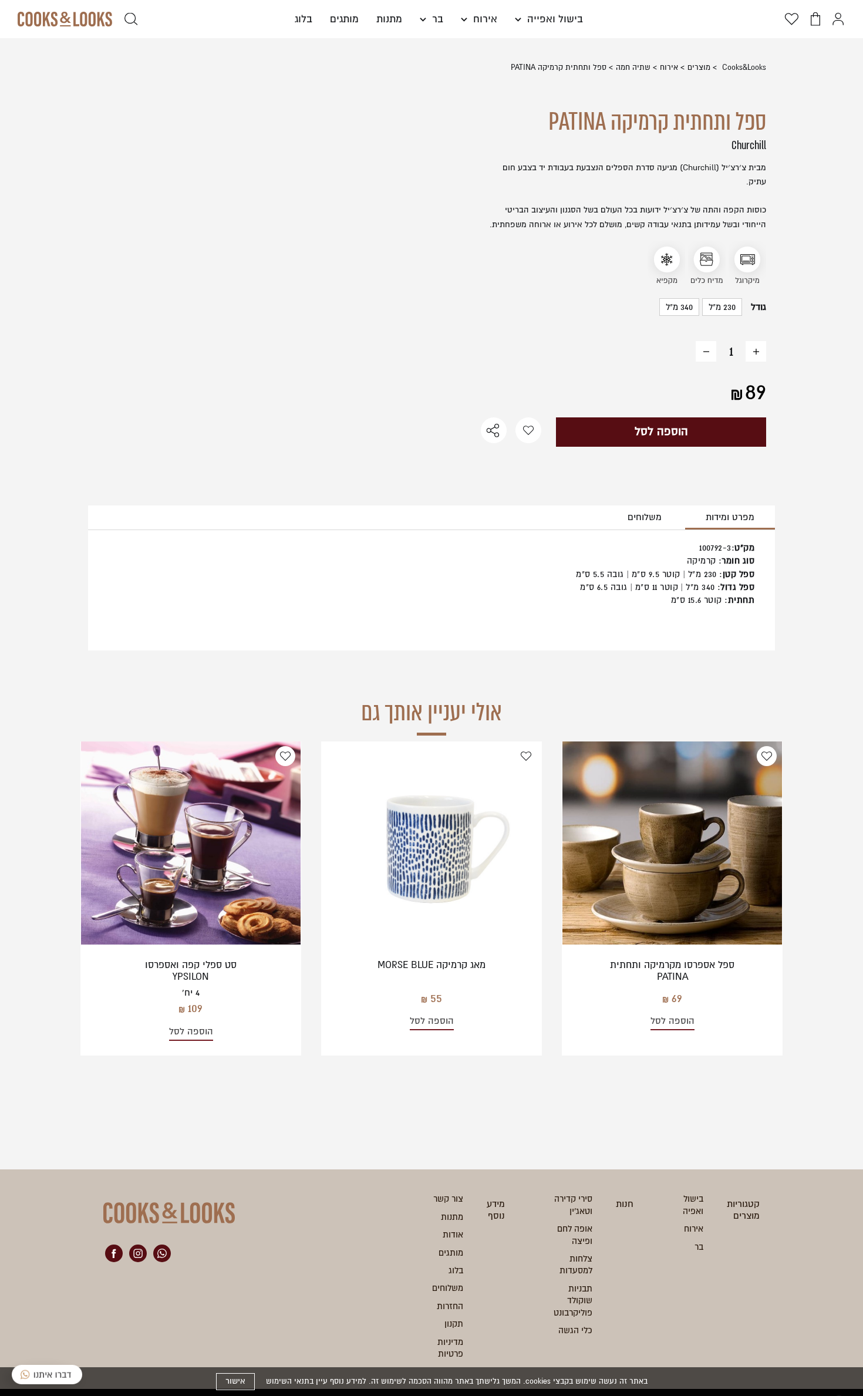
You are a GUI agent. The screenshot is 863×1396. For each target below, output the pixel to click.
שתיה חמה (633, 67)
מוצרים (698, 67)
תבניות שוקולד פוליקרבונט (573, 1300)
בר (436, 19)
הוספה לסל (661, 431)
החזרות (450, 1306)
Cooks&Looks (743, 67)
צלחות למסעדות (575, 1264)
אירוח (483, 19)
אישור (235, 1381)
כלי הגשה (575, 1330)
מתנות (389, 19)
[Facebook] (114, 1253)
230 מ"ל (722, 307)
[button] (431, 19)
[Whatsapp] (162, 1253)
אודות (453, 1234)
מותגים (344, 19)
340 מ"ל (679, 307)
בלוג (303, 19)
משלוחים (645, 517)
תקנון (453, 1324)
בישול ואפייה (553, 19)
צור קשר (448, 1198)
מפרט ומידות (730, 517)
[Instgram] (138, 1253)
